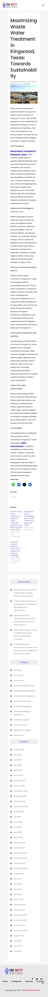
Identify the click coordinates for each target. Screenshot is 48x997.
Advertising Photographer (24, 696)
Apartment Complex (22, 730)
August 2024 (19, 873)
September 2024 (21, 868)
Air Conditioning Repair (23, 706)
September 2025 (21, 806)
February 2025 (19, 842)
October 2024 (19, 863)
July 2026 (17, 755)
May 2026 (18, 765)
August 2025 (19, 811)
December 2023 (20, 915)
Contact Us (40, 982)
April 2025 (18, 832)
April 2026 (18, 770)
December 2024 (20, 853)
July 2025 (17, 817)
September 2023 (21, 930)
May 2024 (18, 889)
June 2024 (18, 884)
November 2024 (20, 858)
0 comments (24, 84)
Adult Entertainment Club (24, 685)
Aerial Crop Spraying (22, 701)
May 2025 (18, 827)
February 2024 (19, 904)
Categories (16, 982)
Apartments (19, 735)
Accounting (18, 675)
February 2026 (19, 780)
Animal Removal (20, 725)
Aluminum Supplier (21, 720)
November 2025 (20, 796)
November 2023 (20, 920)
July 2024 (17, 879)
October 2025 (19, 801)
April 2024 (18, 894)
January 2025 (19, 848)
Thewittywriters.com (31, 990)
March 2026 (18, 775)
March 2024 (18, 899)
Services (29, 982)
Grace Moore (19, 81)
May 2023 (18, 951)
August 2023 (19, 935)
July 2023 (17, 941)
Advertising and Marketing (24, 691)
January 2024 (19, 910)
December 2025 (20, 791)
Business (14, 84)
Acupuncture (19, 680)
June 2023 (18, 946)
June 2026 (18, 760)
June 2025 (18, 822)
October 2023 (19, 925)
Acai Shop (18, 670)
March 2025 (18, 837)
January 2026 (19, 786)
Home (5, 982)
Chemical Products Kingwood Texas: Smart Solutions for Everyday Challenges (15, 549)
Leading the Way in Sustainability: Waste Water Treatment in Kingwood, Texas (29, 518)
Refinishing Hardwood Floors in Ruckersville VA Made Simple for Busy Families (25, 593)
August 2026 (19, 749)
